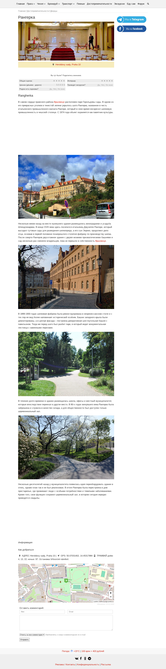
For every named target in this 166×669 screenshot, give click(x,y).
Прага (30, 4)
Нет (102, 85)
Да (99, 85)
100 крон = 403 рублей (93, 651)
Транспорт (67, 4)
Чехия (40, 4)
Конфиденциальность (88, 664)
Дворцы (53, 11)
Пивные (81, 4)
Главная (20, 4)
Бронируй (53, 4)
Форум (141, 4)
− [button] (111, 596)
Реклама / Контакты (65, 664)
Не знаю (109, 85)
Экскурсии (119, 4)
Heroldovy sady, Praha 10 (68, 64)
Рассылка (106, 664)
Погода (71, 651)
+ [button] (111, 593)
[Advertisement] (66, 134)
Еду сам (131, 4)
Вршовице (59, 102)
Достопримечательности (99, 4)
